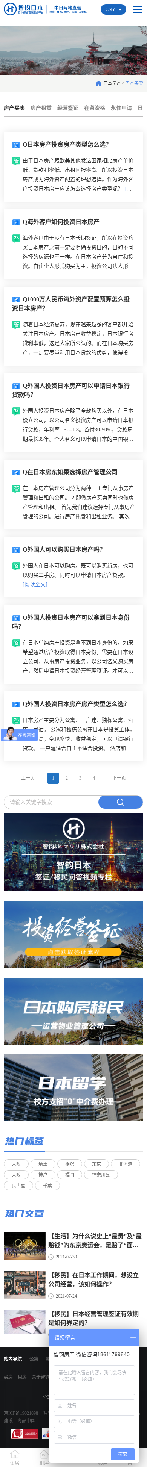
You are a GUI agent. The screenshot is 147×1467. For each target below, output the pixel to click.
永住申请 (121, 108)
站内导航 (13, 1359)
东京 (96, 1164)
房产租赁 (41, 108)
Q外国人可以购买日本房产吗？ (64, 549)
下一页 (119, 778)
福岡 (69, 1175)
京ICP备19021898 (21, 1413)
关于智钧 (41, 1377)
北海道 (125, 1164)
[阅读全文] (35, 584)
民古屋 (18, 1186)
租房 (22, 1377)
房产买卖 (14, 108)
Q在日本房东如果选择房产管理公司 (70, 472)
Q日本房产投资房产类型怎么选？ (67, 144)
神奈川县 (101, 1175)
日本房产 (112, 83)
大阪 (16, 1164)
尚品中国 (26, 1420)
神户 (42, 1175)
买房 (8, 1377)
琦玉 (42, 1164)
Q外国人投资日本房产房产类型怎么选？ (76, 704)
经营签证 (67, 108)
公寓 (33, 1359)
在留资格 (94, 108)
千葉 (47, 1186)
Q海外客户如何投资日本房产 (61, 222)
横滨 (69, 1164)
